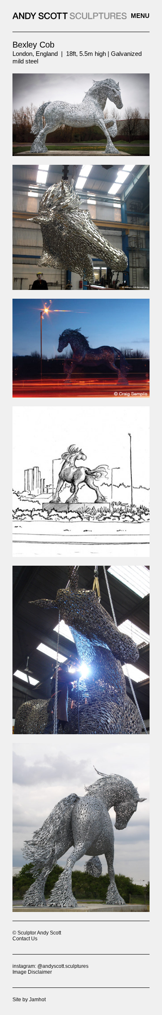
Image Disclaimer (32, 972)
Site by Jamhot (29, 999)
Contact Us (24, 939)
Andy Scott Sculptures (81, 16)
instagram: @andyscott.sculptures (50, 966)
